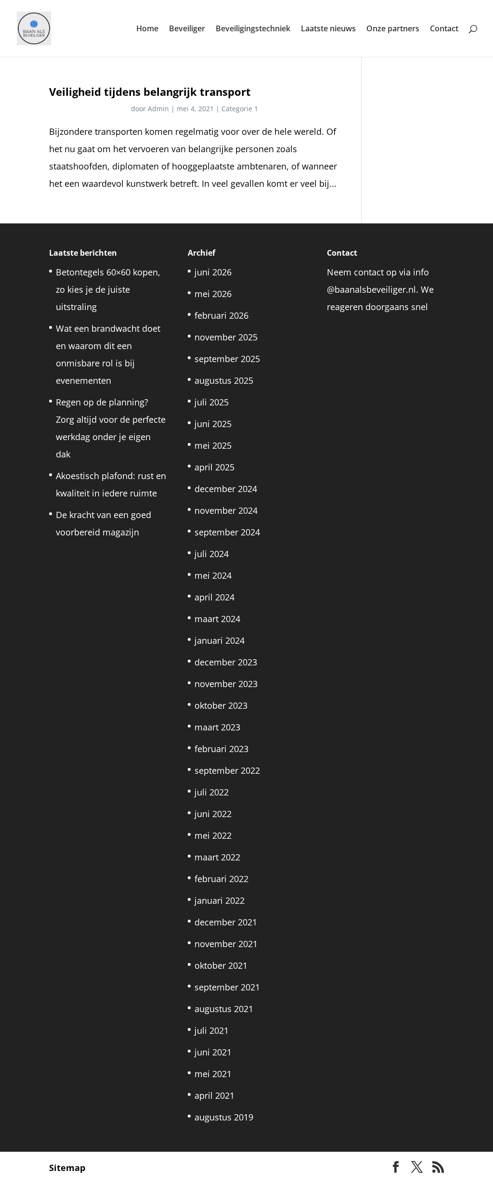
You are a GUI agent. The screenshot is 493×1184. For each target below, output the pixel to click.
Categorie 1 (239, 108)
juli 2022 (212, 792)
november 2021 (226, 944)
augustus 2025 (224, 380)
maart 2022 (217, 857)
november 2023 (226, 684)
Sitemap (67, 1167)
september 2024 (227, 532)
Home (147, 29)
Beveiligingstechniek (253, 29)
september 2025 (227, 358)
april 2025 (214, 467)
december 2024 (226, 488)
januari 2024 (220, 640)
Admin (158, 108)
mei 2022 (213, 835)
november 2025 (226, 337)
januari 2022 (220, 900)
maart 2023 (217, 727)
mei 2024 (213, 575)
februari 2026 (221, 315)
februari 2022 (221, 879)
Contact (444, 29)
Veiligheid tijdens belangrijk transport (150, 92)
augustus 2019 (224, 1117)
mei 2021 (213, 1074)
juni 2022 (213, 814)
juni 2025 (213, 423)
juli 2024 (212, 553)
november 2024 (226, 510)
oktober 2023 (221, 705)
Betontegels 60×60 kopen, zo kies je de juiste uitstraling (108, 289)
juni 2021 (213, 1052)
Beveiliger (187, 29)
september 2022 (227, 770)
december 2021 (226, 922)
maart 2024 (217, 619)
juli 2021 (212, 1030)
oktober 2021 (221, 965)
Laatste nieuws (328, 29)
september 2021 (227, 987)
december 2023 (226, 662)
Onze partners (392, 29)
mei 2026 (213, 293)
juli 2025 (212, 402)
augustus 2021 (224, 1009)
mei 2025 (213, 445)
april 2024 (214, 597)
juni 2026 (213, 272)
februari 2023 (221, 749)
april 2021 (214, 1095)
